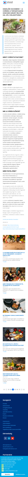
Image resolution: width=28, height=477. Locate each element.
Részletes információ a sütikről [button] (8, 462)
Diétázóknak (6, 406)
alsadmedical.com (8, 447)
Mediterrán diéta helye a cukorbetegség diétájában (11, 374)
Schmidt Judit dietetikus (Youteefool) (10, 219)
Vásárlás (5, 410)
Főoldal (5, 403)
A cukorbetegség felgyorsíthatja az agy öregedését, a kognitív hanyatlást (14, 254)
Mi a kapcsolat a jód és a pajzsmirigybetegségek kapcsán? (13, 344)
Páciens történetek (8, 416)
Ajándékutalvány (7, 412)
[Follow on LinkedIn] (8, 438)
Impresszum (6, 421)
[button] (2, 465)
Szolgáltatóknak (7, 408)
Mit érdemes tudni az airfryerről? (13, 315)
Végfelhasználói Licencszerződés (12, 429)
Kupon (4, 414)
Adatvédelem (6, 423)
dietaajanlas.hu (7, 445)
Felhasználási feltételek (9, 425)
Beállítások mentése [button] (20, 474)
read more (14, 262)
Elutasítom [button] (7, 474)
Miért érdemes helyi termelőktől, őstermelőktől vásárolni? (13, 284)
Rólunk (4, 418)
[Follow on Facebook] (5, 438)
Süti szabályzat (7, 427)
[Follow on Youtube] (12, 438)
